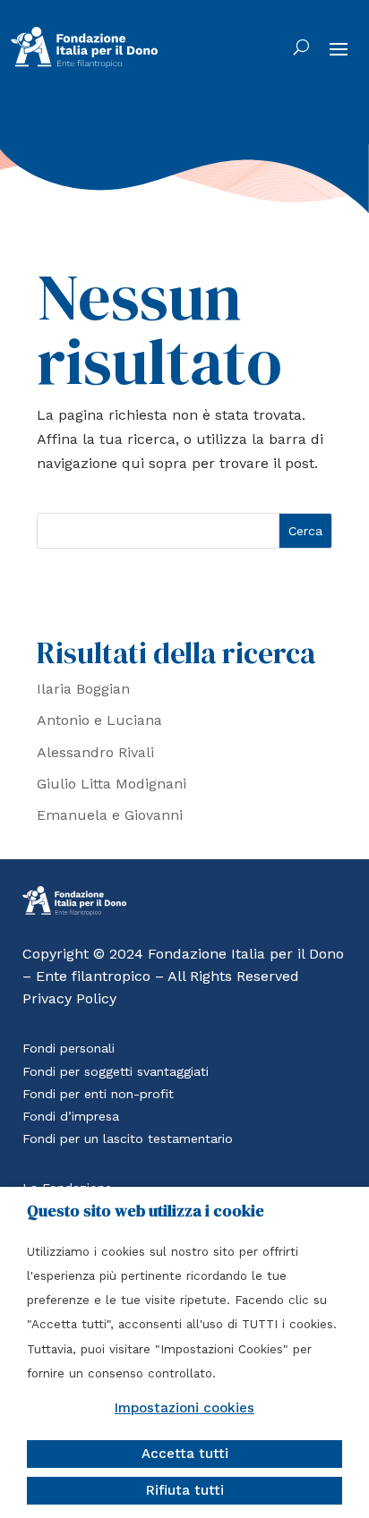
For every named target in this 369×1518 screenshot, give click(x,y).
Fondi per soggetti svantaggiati (115, 1071)
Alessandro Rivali (95, 752)
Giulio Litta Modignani (111, 783)
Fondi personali (68, 1048)
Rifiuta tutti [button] (185, 1490)
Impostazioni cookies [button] (184, 1408)
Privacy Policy (69, 998)
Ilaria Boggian (83, 688)
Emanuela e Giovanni (110, 814)
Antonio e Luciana (99, 720)
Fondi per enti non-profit (98, 1094)
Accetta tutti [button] (185, 1454)
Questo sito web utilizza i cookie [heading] (145, 1211)
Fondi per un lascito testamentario (127, 1138)
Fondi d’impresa (70, 1116)
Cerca (305, 531)
